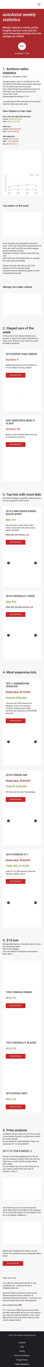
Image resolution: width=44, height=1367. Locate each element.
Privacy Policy (22, 1360)
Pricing (22, 1351)
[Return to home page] (12, 4)
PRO (18, 1310)
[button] (15, 375)
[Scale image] (22, 161)
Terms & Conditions (22, 1355)
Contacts (22, 1343)
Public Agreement (22, 1364)
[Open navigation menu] (39, 4)
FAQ (22, 1347)
